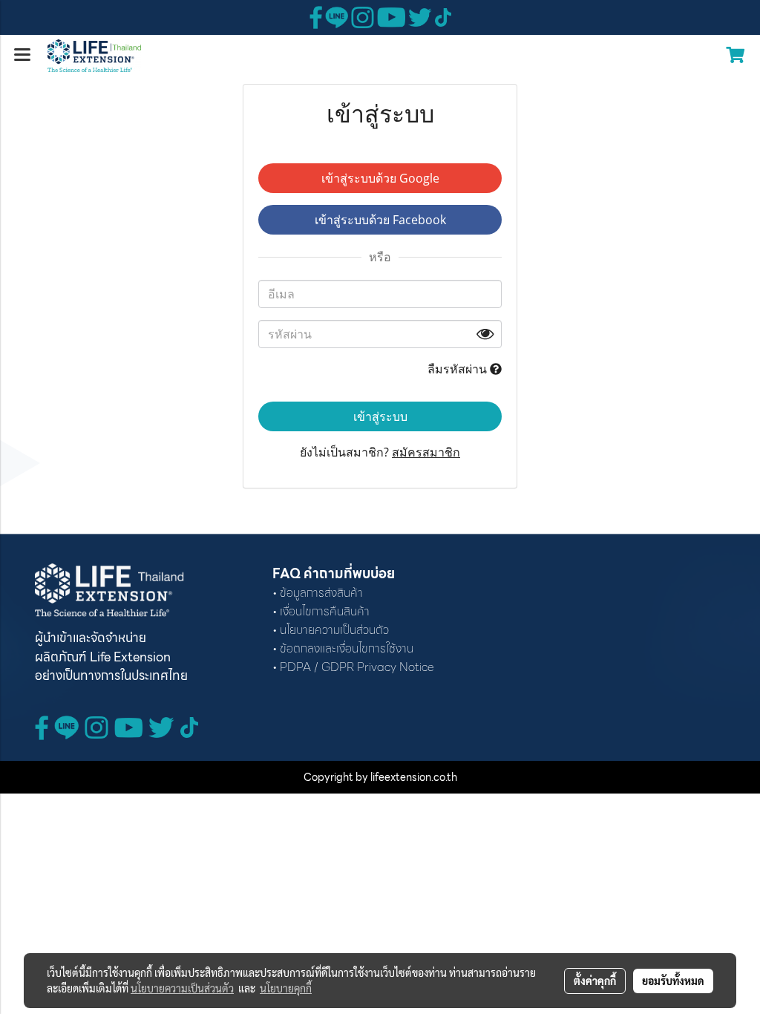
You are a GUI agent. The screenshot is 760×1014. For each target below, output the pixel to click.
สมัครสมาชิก (426, 452)
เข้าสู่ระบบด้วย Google (380, 178)
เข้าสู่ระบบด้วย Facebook (380, 220)
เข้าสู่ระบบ (380, 416)
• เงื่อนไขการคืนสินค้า (321, 611)
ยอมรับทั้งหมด (673, 980)
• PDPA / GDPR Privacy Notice (352, 667)
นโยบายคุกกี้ (286, 988)
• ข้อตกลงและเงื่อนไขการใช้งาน (342, 648)
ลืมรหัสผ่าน (459, 369)
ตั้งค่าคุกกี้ (595, 980)
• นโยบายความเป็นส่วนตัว (330, 630)
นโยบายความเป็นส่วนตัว (182, 988)
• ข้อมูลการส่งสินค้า (317, 592)
